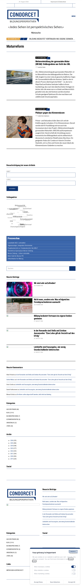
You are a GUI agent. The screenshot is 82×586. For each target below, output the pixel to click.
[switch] (73, 567)
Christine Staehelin (43, 116)
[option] (52, 39)
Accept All (71, 582)
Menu (73, 16)
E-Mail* (8, 179)
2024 (11, 445)
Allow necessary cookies (42, 567)
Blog (7, 412)
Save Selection (55, 582)
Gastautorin (41, 67)
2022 (11, 451)
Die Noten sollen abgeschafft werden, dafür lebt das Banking (34, 394)
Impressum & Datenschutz (58, 2)
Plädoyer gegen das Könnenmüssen (50, 112)
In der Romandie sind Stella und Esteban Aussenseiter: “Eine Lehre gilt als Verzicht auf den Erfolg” (54, 333)
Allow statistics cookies (41, 570)
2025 (11, 443)
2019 (11, 459)
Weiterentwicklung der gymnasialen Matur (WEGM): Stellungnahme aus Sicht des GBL (52, 62)
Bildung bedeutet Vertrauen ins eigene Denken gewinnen (58, 509)
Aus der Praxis (11, 409)
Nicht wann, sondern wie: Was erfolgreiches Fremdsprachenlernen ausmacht (52, 300)
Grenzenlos (10, 422)
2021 (11, 453)
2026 (11, 440)
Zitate (8, 426)
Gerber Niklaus (10, 379)
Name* (8, 171)
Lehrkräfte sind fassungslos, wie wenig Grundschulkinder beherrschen (50, 348)
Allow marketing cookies (42, 573)
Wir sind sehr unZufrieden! (44, 283)
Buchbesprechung (12, 416)
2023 (11, 448)
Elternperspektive (12, 419)
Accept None (38, 582)
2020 (11, 456)
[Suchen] (72, 268)
